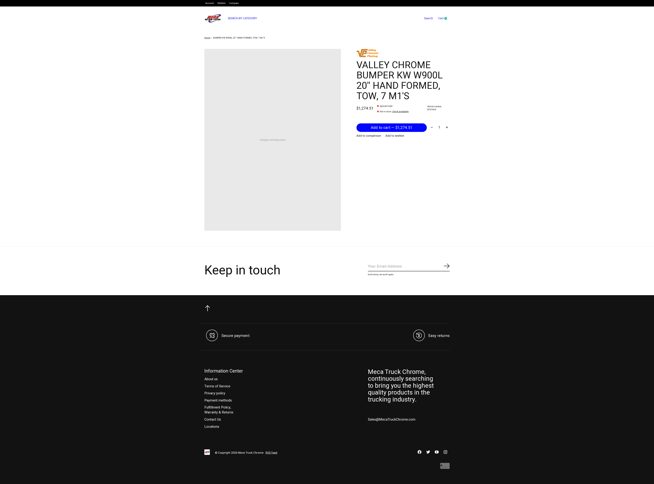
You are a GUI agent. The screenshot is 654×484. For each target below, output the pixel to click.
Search (428, 18)
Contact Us (212, 419)
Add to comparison (368, 136)
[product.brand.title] (403, 53)
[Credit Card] (445, 467)
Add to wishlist (394, 136)
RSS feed (271, 453)
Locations (211, 426)
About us (211, 379)
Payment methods (218, 400)
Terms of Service (217, 386)
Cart (444, 18)
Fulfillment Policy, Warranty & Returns (218, 410)
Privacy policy (214, 393)
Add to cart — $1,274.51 (391, 127)
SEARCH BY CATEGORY (242, 18)
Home (207, 37)
